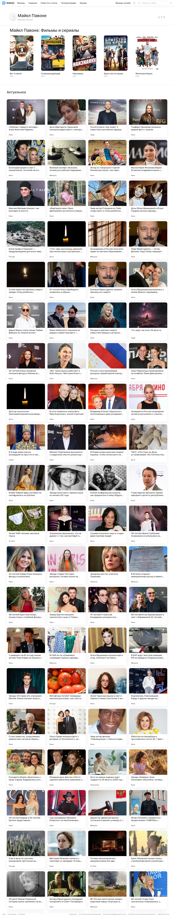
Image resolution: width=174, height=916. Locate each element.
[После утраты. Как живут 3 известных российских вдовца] (107, 118)
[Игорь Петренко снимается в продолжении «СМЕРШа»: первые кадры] (148, 809)
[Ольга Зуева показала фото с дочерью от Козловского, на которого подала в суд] (67, 728)
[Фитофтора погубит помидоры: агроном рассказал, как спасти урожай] (67, 687)
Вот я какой (16, 73)
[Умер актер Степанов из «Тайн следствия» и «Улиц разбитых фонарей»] (107, 200)
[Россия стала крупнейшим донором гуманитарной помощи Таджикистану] (107, 362)
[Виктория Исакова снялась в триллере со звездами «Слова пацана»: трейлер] (67, 850)
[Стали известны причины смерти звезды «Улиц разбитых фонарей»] (26, 281)
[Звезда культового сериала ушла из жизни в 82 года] (67, 484)
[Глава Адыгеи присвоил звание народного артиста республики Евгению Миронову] (148, 484)
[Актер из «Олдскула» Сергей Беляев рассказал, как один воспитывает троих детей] (107, 159)
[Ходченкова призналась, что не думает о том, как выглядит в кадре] (67, 525)
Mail (4, 914)
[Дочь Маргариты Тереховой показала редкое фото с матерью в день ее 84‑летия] (67, 118)
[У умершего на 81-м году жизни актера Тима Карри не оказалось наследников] (26, 647)
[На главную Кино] (10, 3)
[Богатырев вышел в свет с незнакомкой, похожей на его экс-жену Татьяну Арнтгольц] (26, 159)
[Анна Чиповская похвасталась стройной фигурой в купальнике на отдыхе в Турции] (148, 850)
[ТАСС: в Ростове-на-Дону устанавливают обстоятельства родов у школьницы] (148, 443)
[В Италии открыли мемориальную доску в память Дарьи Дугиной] (148, 565)
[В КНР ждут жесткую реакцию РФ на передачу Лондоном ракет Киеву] (148, 647)
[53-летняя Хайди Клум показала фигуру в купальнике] (26, 565)
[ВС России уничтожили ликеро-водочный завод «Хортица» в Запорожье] (107, 890)
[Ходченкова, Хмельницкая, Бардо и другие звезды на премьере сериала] (148, 687)
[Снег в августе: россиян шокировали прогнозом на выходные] (26, 850)
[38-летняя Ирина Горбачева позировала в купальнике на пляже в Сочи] (148, 525)
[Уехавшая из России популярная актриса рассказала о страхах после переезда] (148, 403)
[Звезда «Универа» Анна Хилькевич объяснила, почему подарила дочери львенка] (148, 768)
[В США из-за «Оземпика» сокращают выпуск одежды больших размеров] (67, 647)
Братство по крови (113, 73)
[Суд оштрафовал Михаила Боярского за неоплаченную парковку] (67, 809)
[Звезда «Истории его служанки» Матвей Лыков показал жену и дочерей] (26, 687)
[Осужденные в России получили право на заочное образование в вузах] (107, 240)
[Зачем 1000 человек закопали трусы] (26, 525)
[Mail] (4, 3)
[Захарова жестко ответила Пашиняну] (107, 565)
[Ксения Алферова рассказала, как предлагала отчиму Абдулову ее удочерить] (107, 484)
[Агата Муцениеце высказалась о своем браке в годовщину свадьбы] (148, 281)
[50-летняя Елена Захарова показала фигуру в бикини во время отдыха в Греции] (26, 362)
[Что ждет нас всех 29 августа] (148, 321)
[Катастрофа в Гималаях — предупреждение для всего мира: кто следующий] (26, 240)
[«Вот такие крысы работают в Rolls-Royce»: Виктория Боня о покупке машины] (67, 362)
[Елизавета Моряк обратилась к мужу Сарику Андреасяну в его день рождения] (26, 768)
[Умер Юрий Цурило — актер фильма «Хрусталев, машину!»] (148, 240)
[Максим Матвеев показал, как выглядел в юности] (26, 200)
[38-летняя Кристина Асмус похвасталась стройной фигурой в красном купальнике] (26, 606)
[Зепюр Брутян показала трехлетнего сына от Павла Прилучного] (67, 606)
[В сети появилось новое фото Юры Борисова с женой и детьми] (67, 403)
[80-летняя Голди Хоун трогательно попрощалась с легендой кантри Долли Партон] (148, 890)
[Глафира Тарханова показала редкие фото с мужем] (148, 118)
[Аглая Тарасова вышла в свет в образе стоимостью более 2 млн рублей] (107, 687)
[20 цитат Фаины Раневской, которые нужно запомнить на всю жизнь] (26, 890)
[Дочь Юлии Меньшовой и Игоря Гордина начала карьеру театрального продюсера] (148, 200)
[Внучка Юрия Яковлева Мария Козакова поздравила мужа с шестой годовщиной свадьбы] (148, 159)
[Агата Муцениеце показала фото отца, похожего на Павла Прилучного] (107, 647)
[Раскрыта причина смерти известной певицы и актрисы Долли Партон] (107, 321)
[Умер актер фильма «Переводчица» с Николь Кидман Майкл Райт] (107, 728)
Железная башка (143, 73)
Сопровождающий (50, 73)
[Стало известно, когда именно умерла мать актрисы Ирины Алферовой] (26, 728)
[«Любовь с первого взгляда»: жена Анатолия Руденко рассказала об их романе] (26, 118)
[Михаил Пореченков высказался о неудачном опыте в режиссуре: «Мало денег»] (67, 443)
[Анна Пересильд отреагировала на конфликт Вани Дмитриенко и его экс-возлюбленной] (148, 362)
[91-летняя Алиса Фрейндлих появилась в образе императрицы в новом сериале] (67, 281)
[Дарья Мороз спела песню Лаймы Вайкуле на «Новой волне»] (26, 321)
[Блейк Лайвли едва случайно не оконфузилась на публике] (26, 484)
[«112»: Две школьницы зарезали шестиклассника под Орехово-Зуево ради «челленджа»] (67, 240)
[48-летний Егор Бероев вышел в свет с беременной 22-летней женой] (148, 606)
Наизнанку (78, 73)
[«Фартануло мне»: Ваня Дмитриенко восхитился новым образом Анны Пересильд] (67, 200)
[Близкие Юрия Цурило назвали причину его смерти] (107, 281)
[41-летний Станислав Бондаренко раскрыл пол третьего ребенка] (107, 606)
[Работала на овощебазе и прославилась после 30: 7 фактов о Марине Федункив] (148, 728)
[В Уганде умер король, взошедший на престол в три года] (26, 443)
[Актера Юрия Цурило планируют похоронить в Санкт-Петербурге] (67, 890)
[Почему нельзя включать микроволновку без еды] (107, 850)
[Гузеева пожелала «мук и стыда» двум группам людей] (107, 525)
